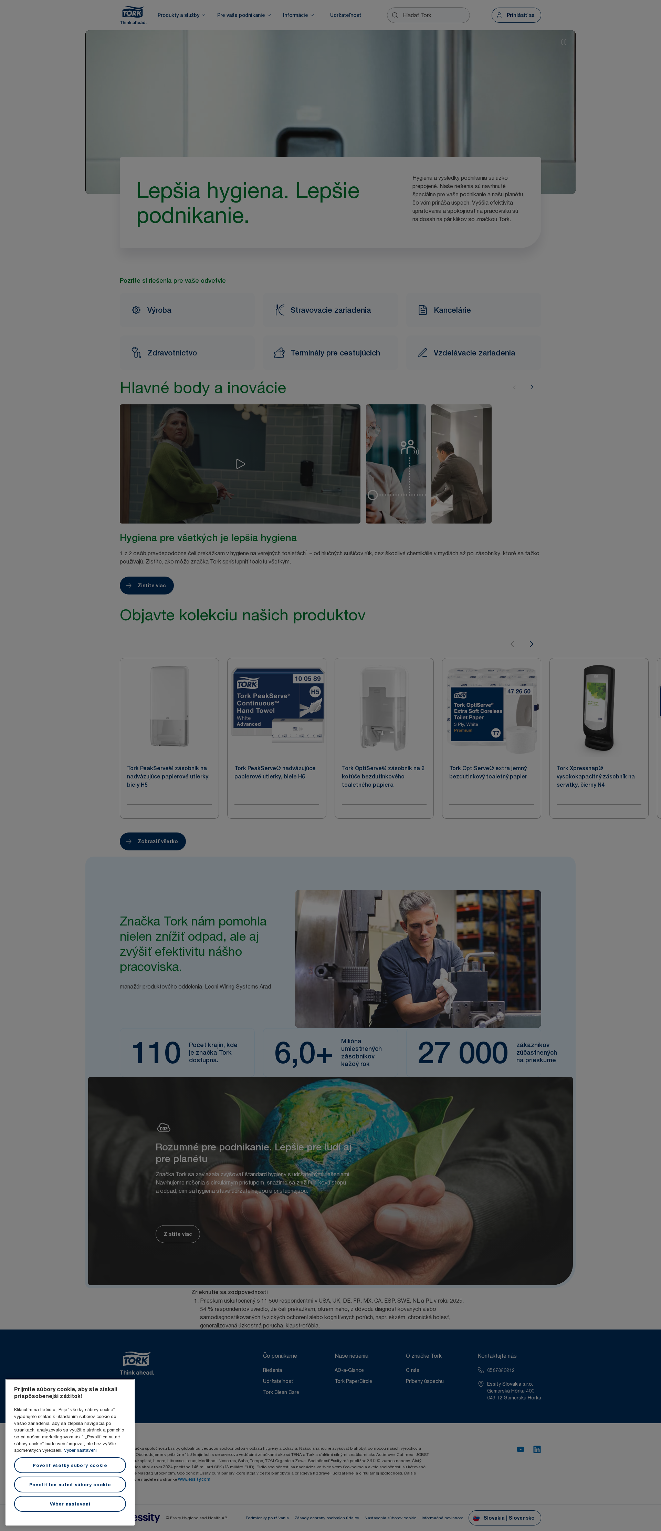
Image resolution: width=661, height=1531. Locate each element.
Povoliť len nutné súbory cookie (70, 1484)
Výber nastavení (80, 1450)
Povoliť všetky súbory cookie (70, 1465)
